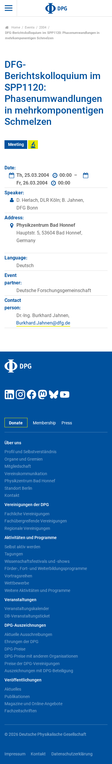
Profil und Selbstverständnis (30, 451)
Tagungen (13, 554)
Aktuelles (12, 689)
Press (67, 423)
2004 (42, 27)
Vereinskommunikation (25, 473)
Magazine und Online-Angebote (33, 703)
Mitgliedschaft (17, 466)
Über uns (12, 442)
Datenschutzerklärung (72, 754)
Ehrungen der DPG (21, 641)
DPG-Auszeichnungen (25, 625)
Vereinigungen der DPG (26, 504)
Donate (16, 423)
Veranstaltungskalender (26, 608)
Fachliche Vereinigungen (27, 513)
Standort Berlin (18, 488)
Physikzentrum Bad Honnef (29, 480)
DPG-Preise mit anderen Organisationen (41, 656)
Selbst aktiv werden (22, 546)
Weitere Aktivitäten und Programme (37, 590)
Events (30, 27)
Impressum (14, 754)
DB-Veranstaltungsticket (27, 616)
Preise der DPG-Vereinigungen (32, 663)
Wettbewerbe (16, 583)
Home (15, 27)
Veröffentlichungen (23, 680)
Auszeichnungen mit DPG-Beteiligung (38, 670)
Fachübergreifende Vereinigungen (35, 521)
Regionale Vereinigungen (27, 528)
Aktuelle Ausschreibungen (28, 634)
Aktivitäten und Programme (30, 537)
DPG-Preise (14, 649)
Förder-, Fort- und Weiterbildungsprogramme (45, 568)
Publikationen (17, 696)
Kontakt (11, 495)
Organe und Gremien (23, 459)
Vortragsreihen (18, 576)
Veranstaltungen (20, 599)
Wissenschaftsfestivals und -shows (37, 561)
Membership (44, 423)
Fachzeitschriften (20, 710)
